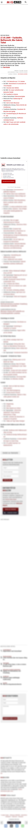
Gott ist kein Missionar (12, 103)
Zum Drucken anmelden (22, 74)
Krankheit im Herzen (12, 94)
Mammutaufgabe (20, 96)
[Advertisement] (14, 19)
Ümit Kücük (6, 67)
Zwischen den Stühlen (12, 88)
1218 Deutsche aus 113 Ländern (15, 81)
